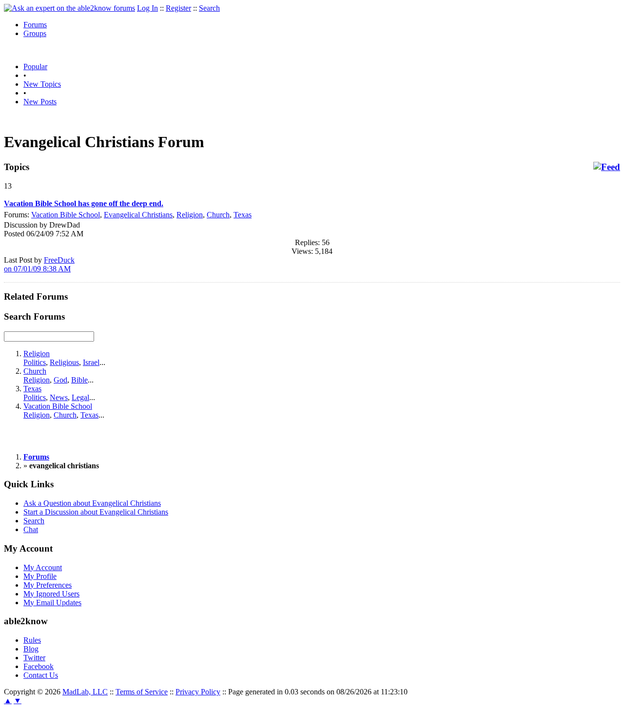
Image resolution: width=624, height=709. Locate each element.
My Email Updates (52, 602)
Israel (91, 362)
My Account (42, 567)
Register (178, 8)
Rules (32, 640)
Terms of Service (142, 692)
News (59, 397)
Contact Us (40, 675)
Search (209, 8)
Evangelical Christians (138, 215)
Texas (243, 215)
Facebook (38, 666)
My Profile (40, 576)
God (60, 380)
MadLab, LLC (85, 692)
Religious (64, 362)
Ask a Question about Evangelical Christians (92, 503)
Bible (79, 380)
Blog (31, 649)
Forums (35, 24)
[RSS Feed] (606, 167)
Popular (35, 66)
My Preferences (47, 585)
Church (218, 215)
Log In (147, 8)
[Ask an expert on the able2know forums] (69, 8)
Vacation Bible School (65, 215)
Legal (80, 397)
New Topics (42, 84)
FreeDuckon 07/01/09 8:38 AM (39, 264)
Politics (34, 362)
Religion (189, 215)
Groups (34, 33)
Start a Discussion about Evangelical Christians (95, 512)
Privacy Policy (198, 692)
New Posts (40, 101)
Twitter (34, 657)
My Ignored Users (51, 594)
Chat (30, 529)
